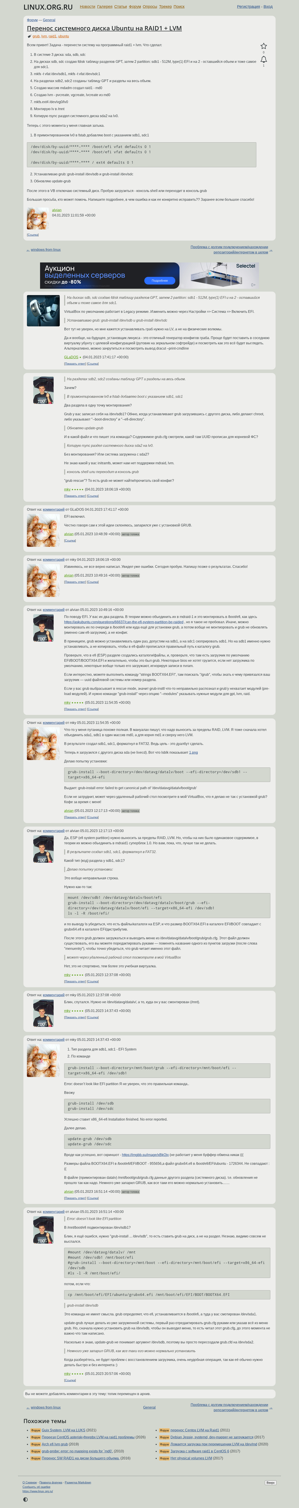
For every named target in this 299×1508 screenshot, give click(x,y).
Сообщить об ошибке (36, 1487)
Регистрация (248, 6)
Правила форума (50, 1482)
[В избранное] (264, 46)
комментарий (54, 509)
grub (36, 36)
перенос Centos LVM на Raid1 (195, 1430)
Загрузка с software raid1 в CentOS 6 (200, 1451)
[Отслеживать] (264, 59)
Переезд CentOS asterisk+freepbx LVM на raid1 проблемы (88, 1437)
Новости (87, 6)
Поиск (179, 6)
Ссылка (33, 234)
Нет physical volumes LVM (191, 1458)
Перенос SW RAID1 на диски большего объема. (81, 1458)
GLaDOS (71, 357)
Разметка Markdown (78, 1482)
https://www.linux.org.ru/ (38, 1491)
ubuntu (63, 36)
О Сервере (30, 1482)
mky (67, 489)
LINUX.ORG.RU (48, 7)
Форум (135, 6)
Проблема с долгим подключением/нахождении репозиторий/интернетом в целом (229, 249)
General (49, 20)
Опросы (150, 6)
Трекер (165, 6)
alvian (57, 210)
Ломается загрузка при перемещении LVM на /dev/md (214, 1444)
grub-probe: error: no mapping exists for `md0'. (77, 1451)
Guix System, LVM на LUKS (63, 1430)
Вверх (271, 1482)
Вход (268, 6)
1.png (193, 752)
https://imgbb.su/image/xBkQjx (145, 1155)
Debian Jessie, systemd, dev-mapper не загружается (212, 1437)
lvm (44, 36)
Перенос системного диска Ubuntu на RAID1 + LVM (104, 28)
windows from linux (46, 250)
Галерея (105, 6)
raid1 (52, 36)
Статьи (120, 6)
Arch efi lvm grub (55, 1444)
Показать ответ (75, 363)
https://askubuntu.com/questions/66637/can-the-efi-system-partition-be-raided (123, 622)
